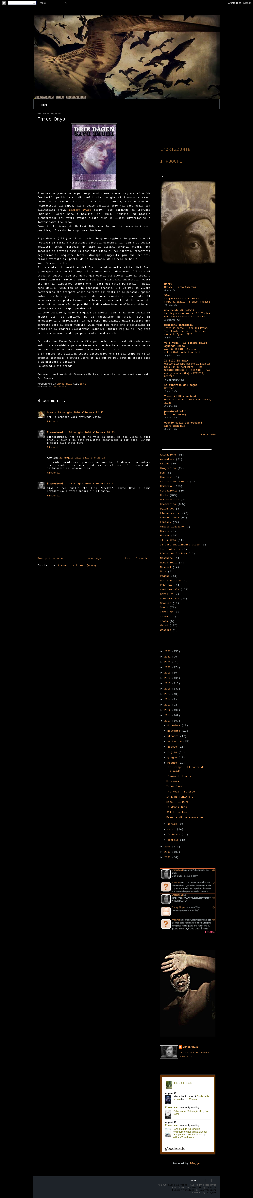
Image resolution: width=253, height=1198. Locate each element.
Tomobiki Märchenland (180, 396)
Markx (168, 284)
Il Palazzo (168, 540)
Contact (169, 388)
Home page (94, 558)
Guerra (165, 531)
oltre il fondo (177, 1185)
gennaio (173, 840)
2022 (168, 656)
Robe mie (166, 585)
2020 (168, 667)
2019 (168, 672)
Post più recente (50, 558)
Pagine (165, 576)
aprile (172, 824)
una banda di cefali (179, 310)
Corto (164, 495)
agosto (172, 746)
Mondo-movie (168, 562)
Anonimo (176, 882)
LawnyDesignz (208, 1190)
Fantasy (165, 522)
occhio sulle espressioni (183, 422)
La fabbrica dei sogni (180, 385)
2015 (168, 694)
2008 (168, 852)
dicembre (174, 725)
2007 (168, 857)
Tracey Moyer (178, 907)
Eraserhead (55, 432)
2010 (168, 720)
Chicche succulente (174, 481)
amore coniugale (174, 426)
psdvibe (211, 1187)
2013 (168, 704)
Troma (164, 621)
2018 (168, 678)
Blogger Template (183, 1190)
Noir (163, 571)
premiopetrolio (175, 411)
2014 (168, 699)
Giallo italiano (172, 526)
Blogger (195, 1163)
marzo (172, 829)
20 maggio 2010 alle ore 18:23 (92, 432)
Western (165, 630)
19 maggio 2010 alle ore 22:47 (81, 412)
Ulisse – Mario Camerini (180, 287)
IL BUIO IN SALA (176, 360)
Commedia (166, 486)
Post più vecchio (137, 558)
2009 (168, 846)
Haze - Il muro (177, 802)
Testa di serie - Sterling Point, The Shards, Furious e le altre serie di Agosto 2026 (186, 331)
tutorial (195, 1187)
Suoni (164, 607)
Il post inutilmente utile (180, 544)
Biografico (168, 468)
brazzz (52, 412)
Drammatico (59, 387)
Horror (165, 535)
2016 (168, 688)
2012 (168, 710)
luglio (172, 752)
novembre (174, 730)
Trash (164, 616)
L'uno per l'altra (173, 553)
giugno (172, 757)
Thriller (166, 612)
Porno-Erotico (170, 580)
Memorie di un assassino (184, 817)
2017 (168, 683)
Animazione (168, 454)
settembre (175, 741)
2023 (168, 651)
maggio (172, 762)
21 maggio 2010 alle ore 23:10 (82, 457)
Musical (165, 567)
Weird (164, 625)
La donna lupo (176, 807)
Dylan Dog (167, 508)
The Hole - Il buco (180, 791)
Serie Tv (166, 594)
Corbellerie (168, 490)
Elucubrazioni (170, 513)
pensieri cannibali (178, 325)
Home (45, 105)
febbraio (174, 834)
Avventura (167, 459)
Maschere (166, 558)
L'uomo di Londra (179, 776)
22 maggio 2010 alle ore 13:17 (92, 483)
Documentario (169, 499)
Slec (167, 295)
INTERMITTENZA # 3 (179, 796)
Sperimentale (169, 598)
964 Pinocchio (176, 812)
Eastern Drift (80, 209)
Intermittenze (170, 549)
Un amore (172, 781)
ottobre (173, 736)
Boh (162, 472)
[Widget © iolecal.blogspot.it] (209, 932)
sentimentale (169, 589)
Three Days (174, 786)
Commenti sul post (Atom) (77, 565)
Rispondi (53, 421)
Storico (165, 603)
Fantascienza (169, 517)
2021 (168, 662)
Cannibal (166, 477)
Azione (165, 463)
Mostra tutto (208, 434)
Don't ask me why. (176, 414)
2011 (168, 715)
